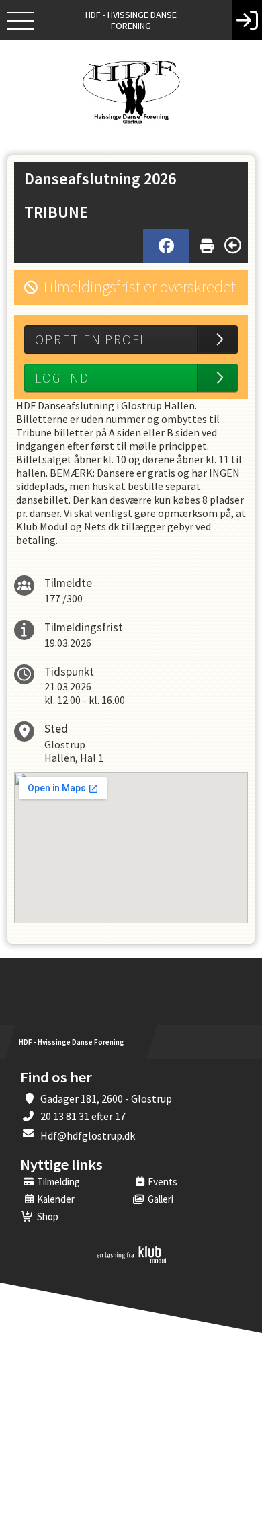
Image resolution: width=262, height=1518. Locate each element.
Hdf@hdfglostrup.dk (87, 1135)
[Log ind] (247, 20)
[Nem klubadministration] (131, 1260)
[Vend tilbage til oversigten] (232, 245)
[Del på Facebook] (166, 246)
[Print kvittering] (207, 243)
